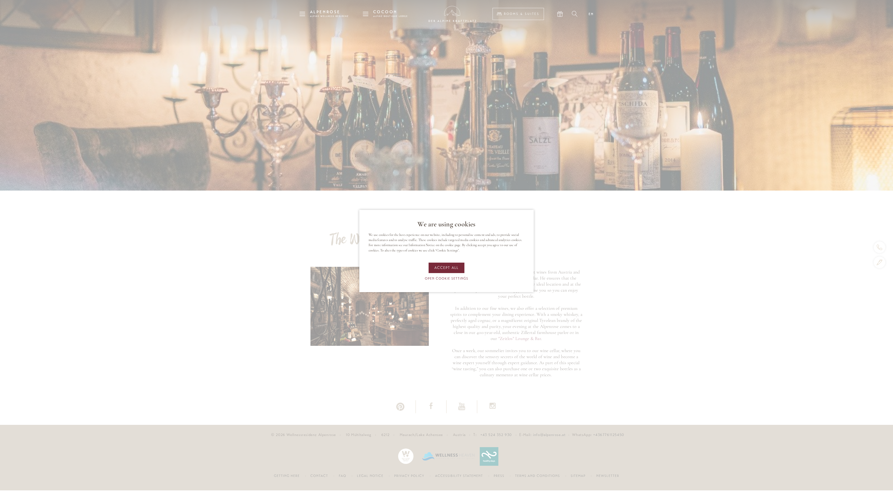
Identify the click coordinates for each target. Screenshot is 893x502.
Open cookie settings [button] (446, 278)
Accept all (446, 267)
